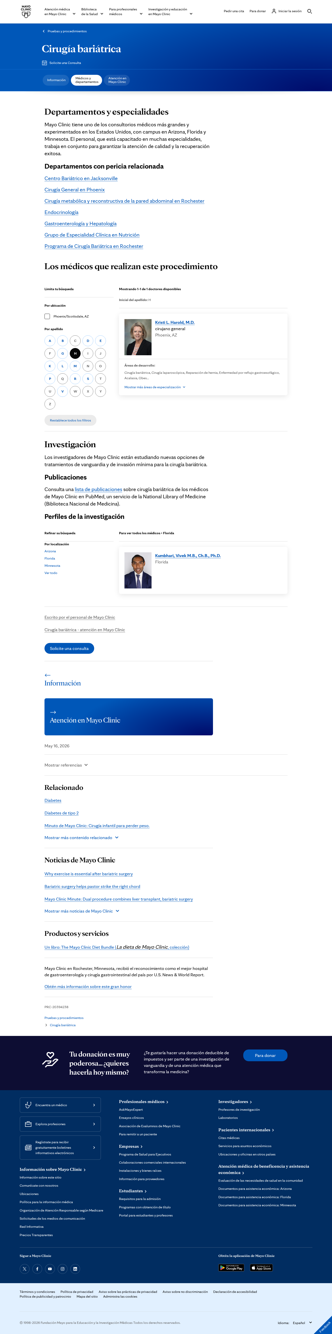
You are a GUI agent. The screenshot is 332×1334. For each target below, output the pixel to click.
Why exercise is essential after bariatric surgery (88, 873)
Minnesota (52, 565)
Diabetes (52, 800)
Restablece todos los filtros (70, 420)
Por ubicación (55, 305)
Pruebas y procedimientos (67, 31)
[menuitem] (56, 80)
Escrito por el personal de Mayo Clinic (79, 617)
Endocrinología (61, 212)
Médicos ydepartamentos (86, 80)
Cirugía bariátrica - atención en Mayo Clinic (84, 629)
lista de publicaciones (98, 489)
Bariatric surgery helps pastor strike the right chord (92, 886)
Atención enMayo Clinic (117, 80)
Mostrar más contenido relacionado (78, 837)
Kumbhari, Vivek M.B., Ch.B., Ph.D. (188, 555)
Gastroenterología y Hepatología (80, 223)
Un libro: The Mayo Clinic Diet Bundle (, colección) (116, 947)
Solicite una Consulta (65, 63)
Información (56, 80)
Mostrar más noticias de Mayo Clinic (78, 911)
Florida (49, 558)
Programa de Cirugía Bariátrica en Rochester (93, 246)
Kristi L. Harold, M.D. (175, 322)
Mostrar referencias (63, 765)
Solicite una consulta (69, 648)
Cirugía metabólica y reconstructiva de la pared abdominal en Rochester (124, 201)
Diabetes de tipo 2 (61, 813)
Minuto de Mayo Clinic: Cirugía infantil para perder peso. (97, 825)
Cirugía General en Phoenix (74, 189)
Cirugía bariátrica (81, 48)
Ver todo (50, 573)
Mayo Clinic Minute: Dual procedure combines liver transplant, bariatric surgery (118, 899)
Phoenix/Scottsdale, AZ (71, 316)
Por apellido (53, 329)
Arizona (50, 551)
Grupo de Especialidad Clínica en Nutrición (92, 234)
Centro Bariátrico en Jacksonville (81, 178)
